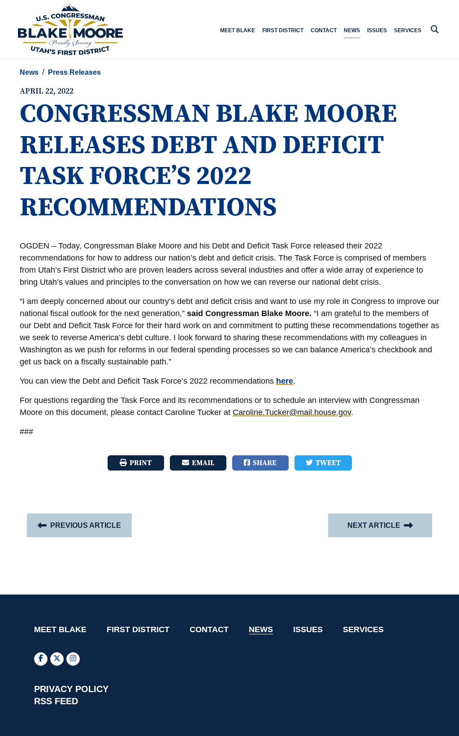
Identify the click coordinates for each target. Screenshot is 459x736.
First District (282, 30)
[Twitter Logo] (57, 659)
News (352, 30)
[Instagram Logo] (73, 659)
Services (407, 30)
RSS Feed (56, 701)
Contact (324, 30)
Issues (377, 30)
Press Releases (74, 72)
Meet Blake (237, 30)
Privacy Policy (71, 689)
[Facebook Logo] (41, 659)
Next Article (373, 525)
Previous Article (85, 525)
